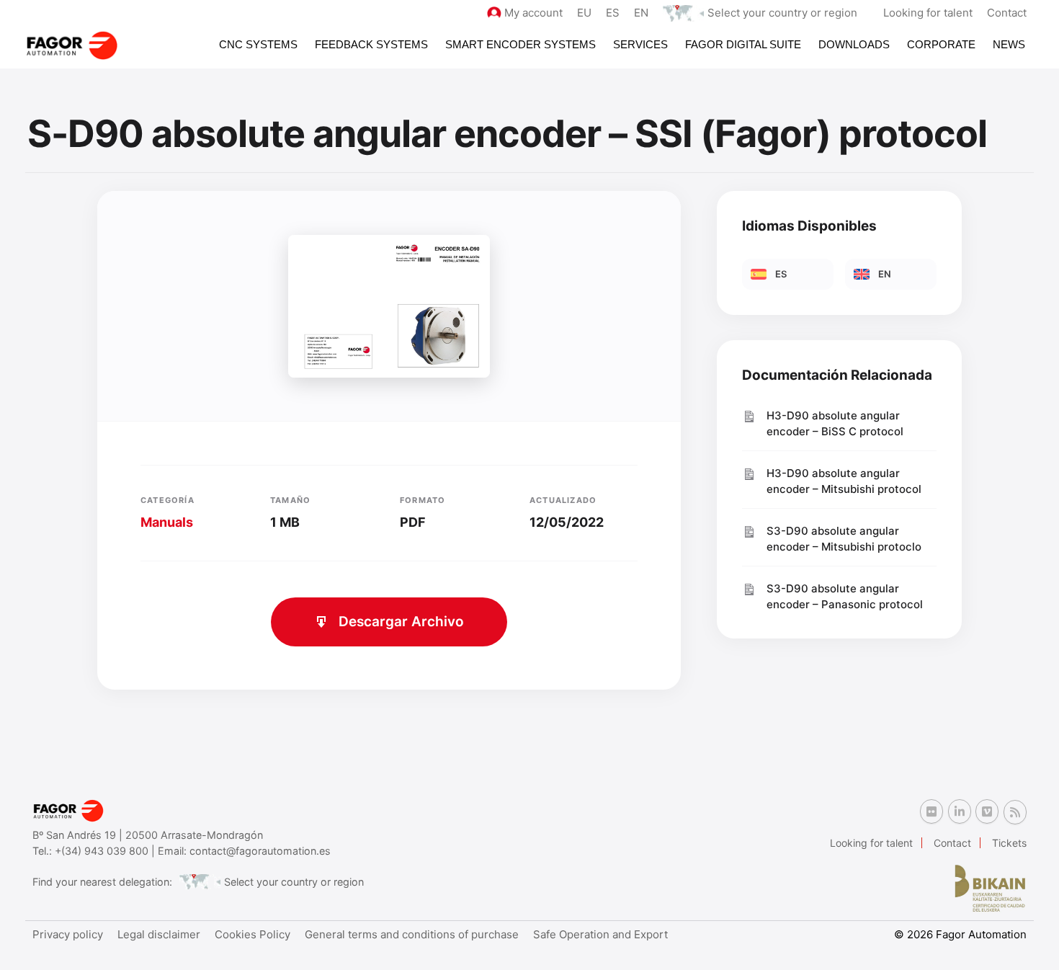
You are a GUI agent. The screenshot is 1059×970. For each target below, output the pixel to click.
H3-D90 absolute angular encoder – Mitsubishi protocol (844, 481)
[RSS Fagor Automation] (1015, 812)
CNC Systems (258, 44)
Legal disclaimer (158, 934)
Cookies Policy (252, 934)
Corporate (941, 44)
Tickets (1009, 843)
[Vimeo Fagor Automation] (986, 811)
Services (640, 44)
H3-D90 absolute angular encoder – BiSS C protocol (835, 424)
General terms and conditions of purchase (412, 934)
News (1009, 44)
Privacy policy (67, 934)
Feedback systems (371, 44)
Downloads (854, 44)
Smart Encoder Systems (520, 44)
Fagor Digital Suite (743, 44)
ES (613, 12)
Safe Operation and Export (600, 934)
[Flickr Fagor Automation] (931, 811)
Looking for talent (928, 12)
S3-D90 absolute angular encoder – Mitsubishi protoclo (844, 539)
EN (641, 12)
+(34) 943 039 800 (103, 851)
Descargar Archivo (401, 621)
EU (584, 12)
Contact (1007, 12)
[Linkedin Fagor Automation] (959, 811)
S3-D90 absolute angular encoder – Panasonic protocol (845, 597)
